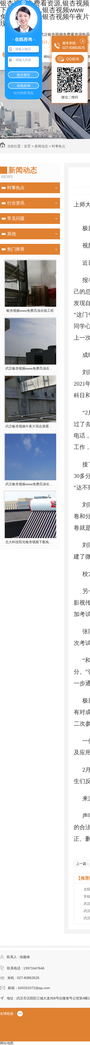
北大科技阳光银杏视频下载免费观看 (30, 542)
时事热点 (58, 146)
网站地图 (6, 1043)
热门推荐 (15, 249)
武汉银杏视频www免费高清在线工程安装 (30, 368)
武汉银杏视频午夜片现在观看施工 (30, 426)
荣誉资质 (50, 68)
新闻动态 (41, 146)
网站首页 (50, 57)
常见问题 (15, 218)
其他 (11, 233)
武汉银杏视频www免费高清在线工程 (30, 484)
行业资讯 (15, 203)
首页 (27, 146)
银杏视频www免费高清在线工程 (30, 310)
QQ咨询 (72, 59)
